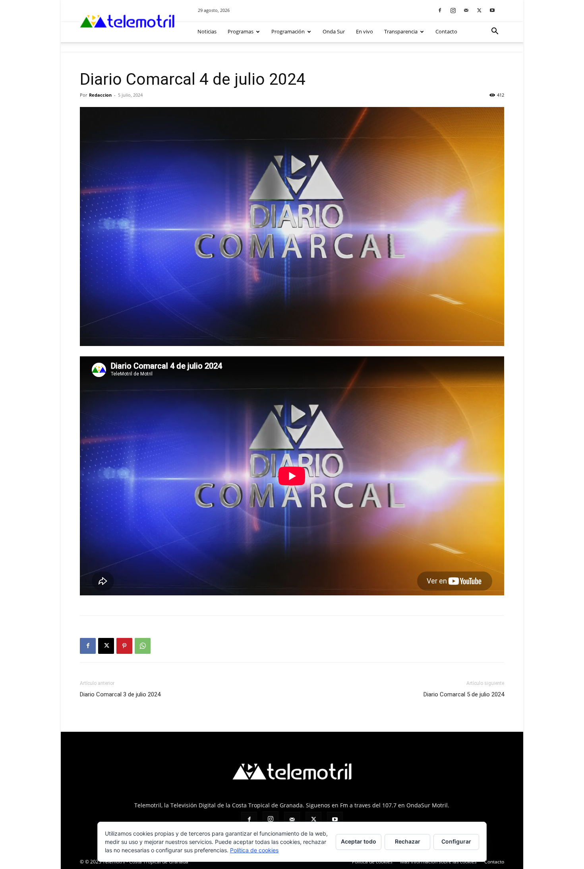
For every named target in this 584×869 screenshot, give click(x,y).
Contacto (446, 31)
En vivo (364, 31)
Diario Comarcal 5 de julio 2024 (463, 694)
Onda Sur (334, 31)
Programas (240, 31)
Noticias (207, 31)
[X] (479, 10)
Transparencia (401, 31)
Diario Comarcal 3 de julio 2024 (120, 694)
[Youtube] (492, 10)
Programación (288, 31)
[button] (494, 32)
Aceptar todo (358, 841)
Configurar (456, 841)
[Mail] (466, 10)
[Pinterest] (124, 646)
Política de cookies (254, 850)
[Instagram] (453, 10)
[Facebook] (440, 10)
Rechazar (407, 841)
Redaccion (100, 95)
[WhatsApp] (143, 646)
